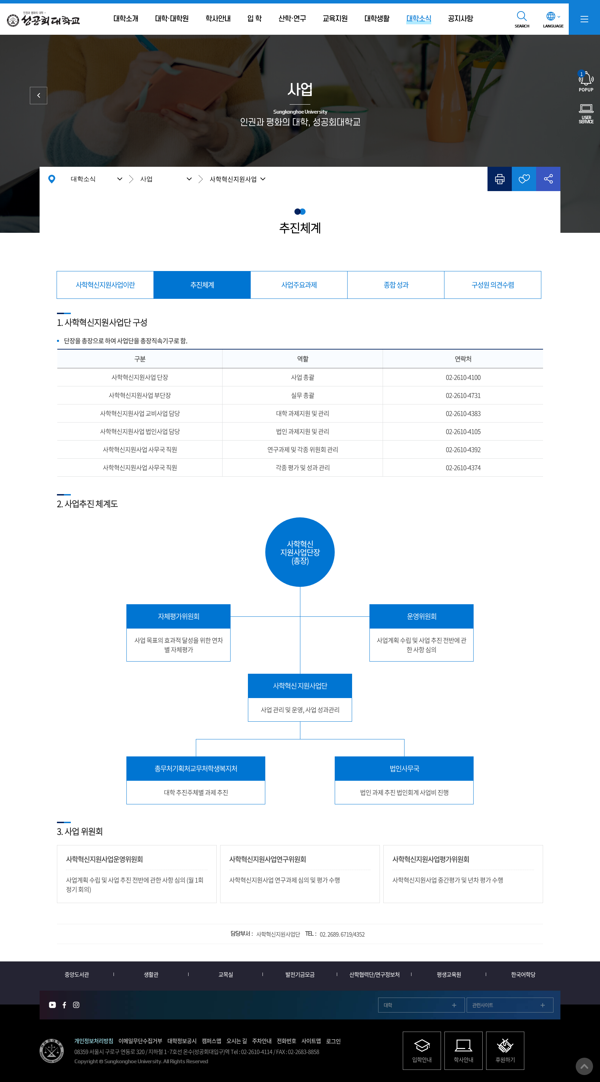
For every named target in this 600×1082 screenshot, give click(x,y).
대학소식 (83, 178)
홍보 (38, 95)
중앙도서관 (77, 974)
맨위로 (584, 1066)
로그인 (333, 1041)
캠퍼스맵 (211, 1040)
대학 (388, 1004)
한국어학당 (523, 974)
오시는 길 (236, 1040)
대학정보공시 (182, 1040)
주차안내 (262, 1040)
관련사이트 (482, 1004)
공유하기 (548, 179)
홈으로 (52, 179)
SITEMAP (584, 19)
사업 (146, 178)
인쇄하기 (500, 179)
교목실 (225, 974)
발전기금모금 (300, 974)
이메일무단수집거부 (140, 1040)
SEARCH (522, 26)
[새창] (52, 1005)
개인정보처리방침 (93, 1040)
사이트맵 (311, 1040)
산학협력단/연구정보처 (374, 974)
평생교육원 (449, 974)
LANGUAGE (553, 26)
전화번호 (286, 1040)
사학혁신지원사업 (233, 179)
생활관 (151, 974)
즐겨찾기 (524, 179)
